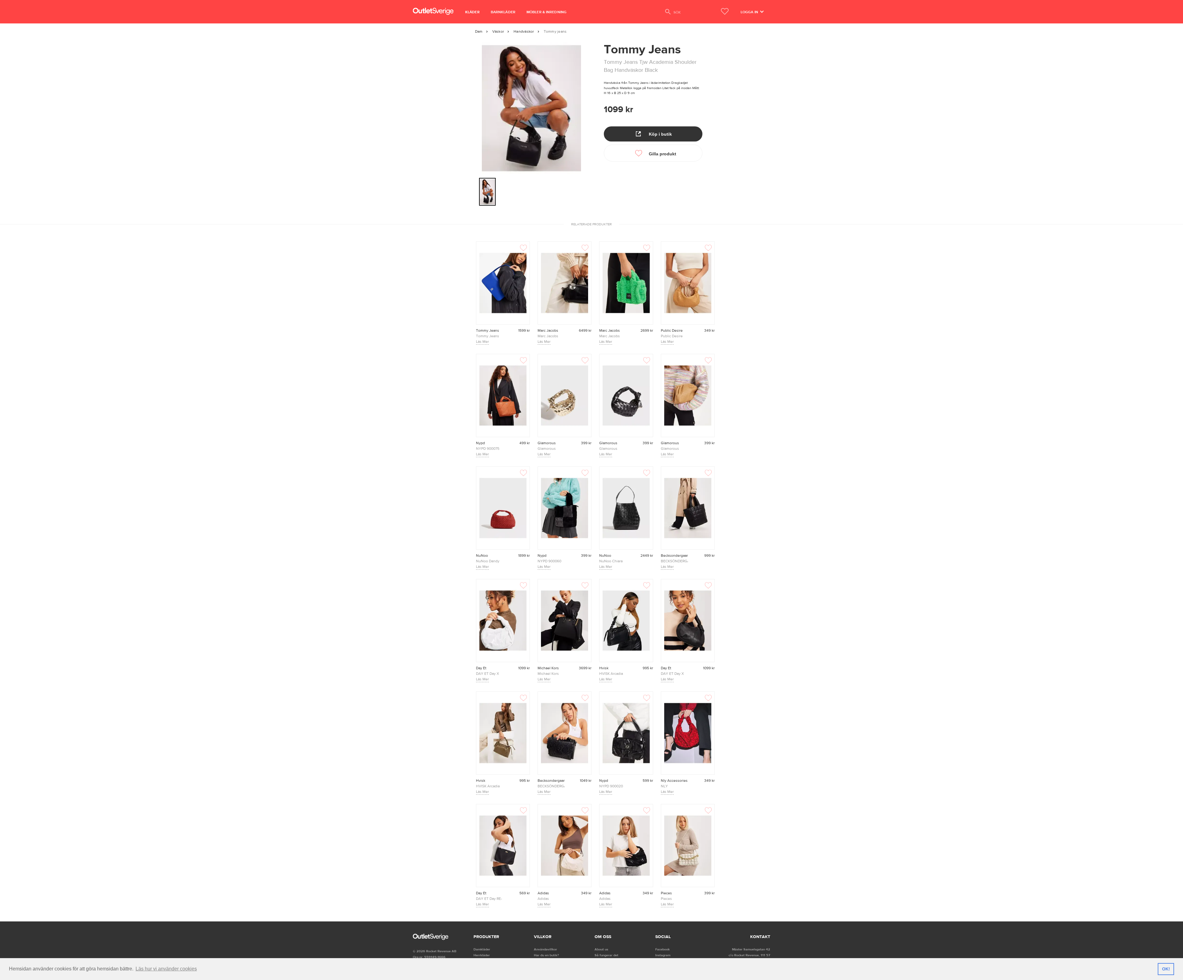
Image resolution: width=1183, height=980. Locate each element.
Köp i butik (660, 134)
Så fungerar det (606, 955)
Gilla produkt (662, 153)
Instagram (662, 955)
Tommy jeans (555, 31)
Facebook (662, 949)
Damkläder (482, 949)
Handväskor (524, 31)
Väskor (498, 31)
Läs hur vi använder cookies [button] (166, 968)
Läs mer (482, 341)
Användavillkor (545, 949)
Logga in (750, 12)
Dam (479, 31)
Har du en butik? (546, 955)
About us (601, 949)
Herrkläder (482, 955)
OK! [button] (1166, 968)
